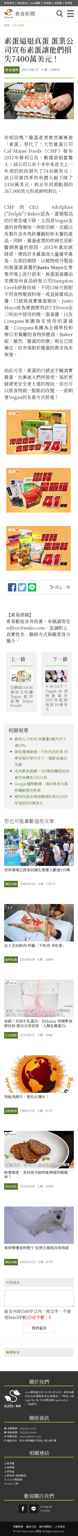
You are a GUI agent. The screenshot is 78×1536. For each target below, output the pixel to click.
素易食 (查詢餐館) (17, 1475)
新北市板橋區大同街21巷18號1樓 (38, 1440)
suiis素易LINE (33, 1508)
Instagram (46, 1506)
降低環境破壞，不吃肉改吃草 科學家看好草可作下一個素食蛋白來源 (41, 758)
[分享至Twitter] (22, 588)
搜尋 (59, 13)
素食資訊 (22, 3)
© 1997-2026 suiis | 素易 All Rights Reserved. (39, 1531)
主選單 (70, 13)
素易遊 (68, 3)
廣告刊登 (31, 1526)
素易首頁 (9, 3)
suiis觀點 (35, 3)
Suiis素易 (23, 1508)
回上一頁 (62, 587)
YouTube (45, 1510)
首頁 (7, 25)
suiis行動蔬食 (14, 1479)
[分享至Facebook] (12, 588)
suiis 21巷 (12, 1483)
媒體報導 (18, 1526)
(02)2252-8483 (28, 1432)
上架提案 (60, 1526)
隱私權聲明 (45, 1526)
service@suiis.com (30, 1436)
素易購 (47, 3)
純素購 (58, 3)
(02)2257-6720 (28, 1428)
